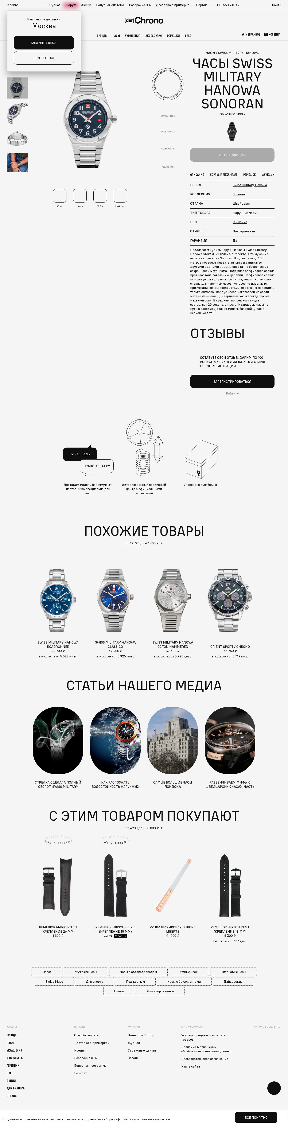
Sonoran (239, 194)
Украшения (132, 35)
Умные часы (189, 972)
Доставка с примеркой (173, 5)
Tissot (46, 972)
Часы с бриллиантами (184, 981)
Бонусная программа (90, 1065)
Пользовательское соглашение (204, 1059)
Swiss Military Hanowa (250, 185)
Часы (116, 35)
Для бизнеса (16, 1088)
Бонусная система (110, 5)
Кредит (80, 1050)
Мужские (240, 222)
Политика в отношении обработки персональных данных (206, 1049)
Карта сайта (190, 1066)
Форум (71, 5)
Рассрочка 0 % (85, 1058)
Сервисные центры (142, 1050)
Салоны (133, 1058)
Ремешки (173, 35)
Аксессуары (153, 35)
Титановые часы (233, 972)
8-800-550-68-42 (226, 5)
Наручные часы (245, 213)
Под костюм (135, 981)
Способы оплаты (86, 1035)
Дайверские (233, 981)
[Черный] (232, 131)
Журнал (54, 5)
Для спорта (94, 981)
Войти (276, 5)
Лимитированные (160, 991)
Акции (86, 5)
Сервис (201, 5)
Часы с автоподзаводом (138, 972)
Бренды (102, 35)
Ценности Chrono (141, 1035)
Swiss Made (54, 981)
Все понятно (256, 1117)
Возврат (80, 1073)
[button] (15, 5)
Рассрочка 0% (140, 5)
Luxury (119, 991)
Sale (188, 35)
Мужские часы (85, 972)
